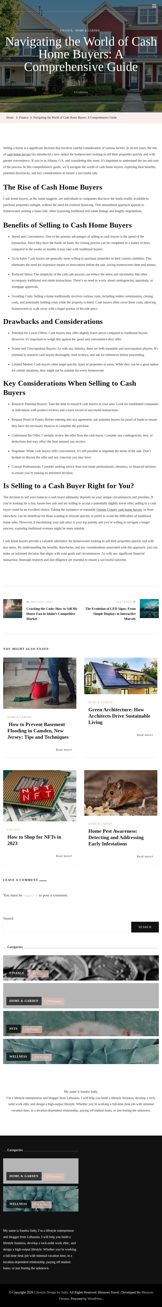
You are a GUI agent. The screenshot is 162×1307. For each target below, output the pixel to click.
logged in (30, 895)
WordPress (95, 1298)
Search (8, 918)
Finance (66, 30)
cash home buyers (19, 154)
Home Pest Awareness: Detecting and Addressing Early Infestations (116, 837)
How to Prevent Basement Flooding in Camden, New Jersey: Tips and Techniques (38, 731)
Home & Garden (88, 30)
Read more (63, 749)
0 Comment (81, 93)
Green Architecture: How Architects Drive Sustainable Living (119, 716)
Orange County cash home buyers (119, 509)
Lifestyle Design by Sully (51, 1292)
